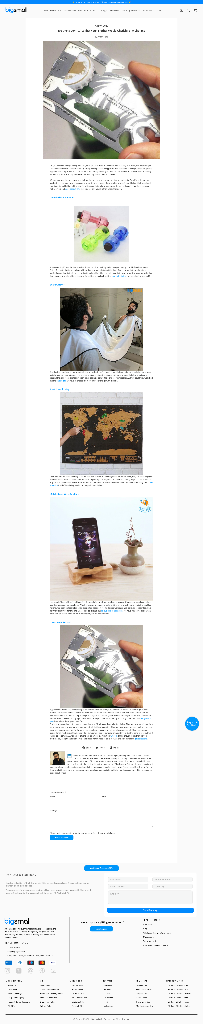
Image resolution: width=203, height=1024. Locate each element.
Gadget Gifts (141, 993)
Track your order (150, 941)
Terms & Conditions (48, 997)
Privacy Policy (46, 1006)
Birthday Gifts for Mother (179, 1006)
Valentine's (108, 1006)
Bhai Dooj (108, 989)
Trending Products (131, 10)
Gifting (102, 10)
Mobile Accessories (144, 1006)
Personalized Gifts (144, 989)
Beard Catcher (57, 284)
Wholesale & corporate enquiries (157, 933)
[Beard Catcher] (101, 329)
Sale (159, 10)
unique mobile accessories (112, 611)
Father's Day (77, 989)
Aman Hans (103, 36)
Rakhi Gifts (108, 985)
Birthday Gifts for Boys (178, 985)
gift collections (141, 739)
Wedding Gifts (78, 1002)
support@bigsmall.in (16, 951)
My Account (148, 937)
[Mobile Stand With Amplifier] (101, 548)
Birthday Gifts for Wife (178, 997)
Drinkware (89, 10)
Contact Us (13, 989)
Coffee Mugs (141, 985)
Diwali (107, 993)
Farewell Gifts (78, 1006)
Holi (106, 1002)
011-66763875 (13, 947)
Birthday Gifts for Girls (178, 989)
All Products (149, 10)
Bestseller (114, 10)
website (114, 736)
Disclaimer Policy (47, 1002)
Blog (145, 928)
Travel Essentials (72, 10)
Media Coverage (15, 993)
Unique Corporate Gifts (103, 868)
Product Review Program (19, 1002)
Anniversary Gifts (79, 997)
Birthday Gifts (78, 993)
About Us (12, 985)
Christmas (108, 997)
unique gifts (61, 381)
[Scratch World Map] (101, 433)
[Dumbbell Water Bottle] (101, 234)
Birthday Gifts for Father (178, 1002)
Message (53, 810)
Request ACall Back (192, 724)
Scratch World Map (59, 389)
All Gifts (11, 1006)
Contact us (147, 924)
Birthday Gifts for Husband (180, 993)
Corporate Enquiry (16, 997)
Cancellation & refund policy (155, 945)
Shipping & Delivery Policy (51, 993)
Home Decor (141, 997)
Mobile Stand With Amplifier (64, 494)
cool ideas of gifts (72, 189)
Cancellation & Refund (49, 989)
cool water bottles (119, 276)
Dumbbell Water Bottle (61, 197)
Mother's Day (78, 985)
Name (52, 796)
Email (104, 796)
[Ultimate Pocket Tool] (101, 666)
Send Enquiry (150, 910)
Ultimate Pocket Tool (60, 622)
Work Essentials (52, 10)
